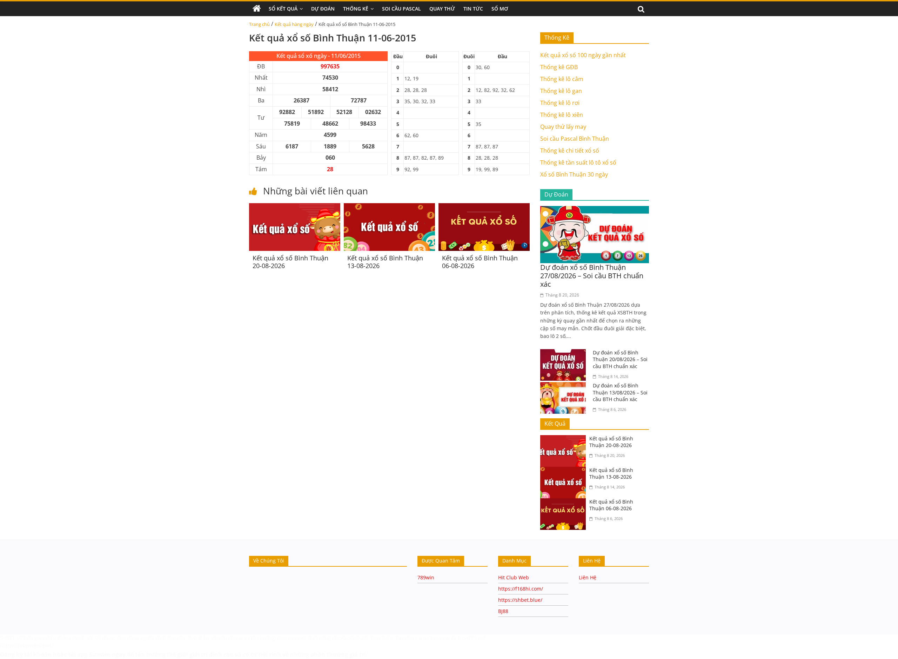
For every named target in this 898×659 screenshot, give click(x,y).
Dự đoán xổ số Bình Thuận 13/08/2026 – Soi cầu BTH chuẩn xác (620, 392)
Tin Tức (473, 8)
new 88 (448, 637)
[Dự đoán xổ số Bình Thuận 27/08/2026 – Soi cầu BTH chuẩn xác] (594, 210)
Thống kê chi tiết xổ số (569, 150)
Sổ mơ (499, 8)
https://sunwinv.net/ (27, 645)
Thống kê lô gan (561, 91)
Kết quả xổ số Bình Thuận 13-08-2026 (385, 262)
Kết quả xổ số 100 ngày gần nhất (583, 55)
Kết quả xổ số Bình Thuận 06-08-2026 (480, 262)
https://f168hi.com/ (520, 588)
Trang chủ (259, 24)
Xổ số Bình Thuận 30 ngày (574, 174)
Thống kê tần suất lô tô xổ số (578, 162)
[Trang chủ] (256, 8)
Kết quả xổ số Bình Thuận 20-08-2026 (290, 262)
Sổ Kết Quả (283, 8)
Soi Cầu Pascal (401, 8)
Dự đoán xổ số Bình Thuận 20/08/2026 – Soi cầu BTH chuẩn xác (620, 359)
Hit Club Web (513, 577)
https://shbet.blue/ (520, 600)
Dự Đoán (323, 8)
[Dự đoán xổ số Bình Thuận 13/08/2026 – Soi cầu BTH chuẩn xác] (564, 386)
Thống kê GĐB (559, 67)
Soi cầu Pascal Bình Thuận (574, 138)
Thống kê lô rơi (559, 103)
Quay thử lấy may (563, 127)
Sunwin (99, 654)
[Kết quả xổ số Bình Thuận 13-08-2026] (389, 207)
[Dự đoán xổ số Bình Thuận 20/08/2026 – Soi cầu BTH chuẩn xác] (564, 353)
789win (425, 577)
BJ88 (503, 611)
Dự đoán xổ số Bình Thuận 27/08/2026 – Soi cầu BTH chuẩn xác (591, 275)
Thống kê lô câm (561, 79)
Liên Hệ (587, 577)
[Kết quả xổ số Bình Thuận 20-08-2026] (294, 207)
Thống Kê (355, 8)
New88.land (472, 637)
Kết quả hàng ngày (294, 24)
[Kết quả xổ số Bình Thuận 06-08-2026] (484, 207)
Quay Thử (442, 8)
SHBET (7, 637)
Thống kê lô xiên (561, 115)
